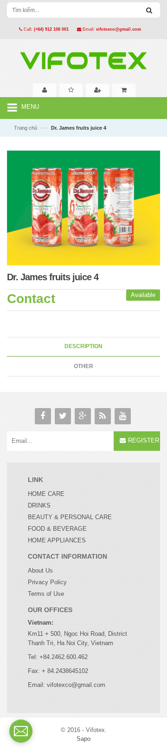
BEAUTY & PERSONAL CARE (70, 517)
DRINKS (39, 505)
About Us (40, 570)
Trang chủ (25, 128)
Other (83, 366)
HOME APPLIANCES (57, 540)
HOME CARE (46, 493)
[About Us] (44, 90)
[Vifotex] (83, 58)
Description (83, 346)
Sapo (83, 738)
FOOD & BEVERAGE (57, 528)
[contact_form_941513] (20, 731)
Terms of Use (46, 593)
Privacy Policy (47, 582)
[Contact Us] (97, 90)
